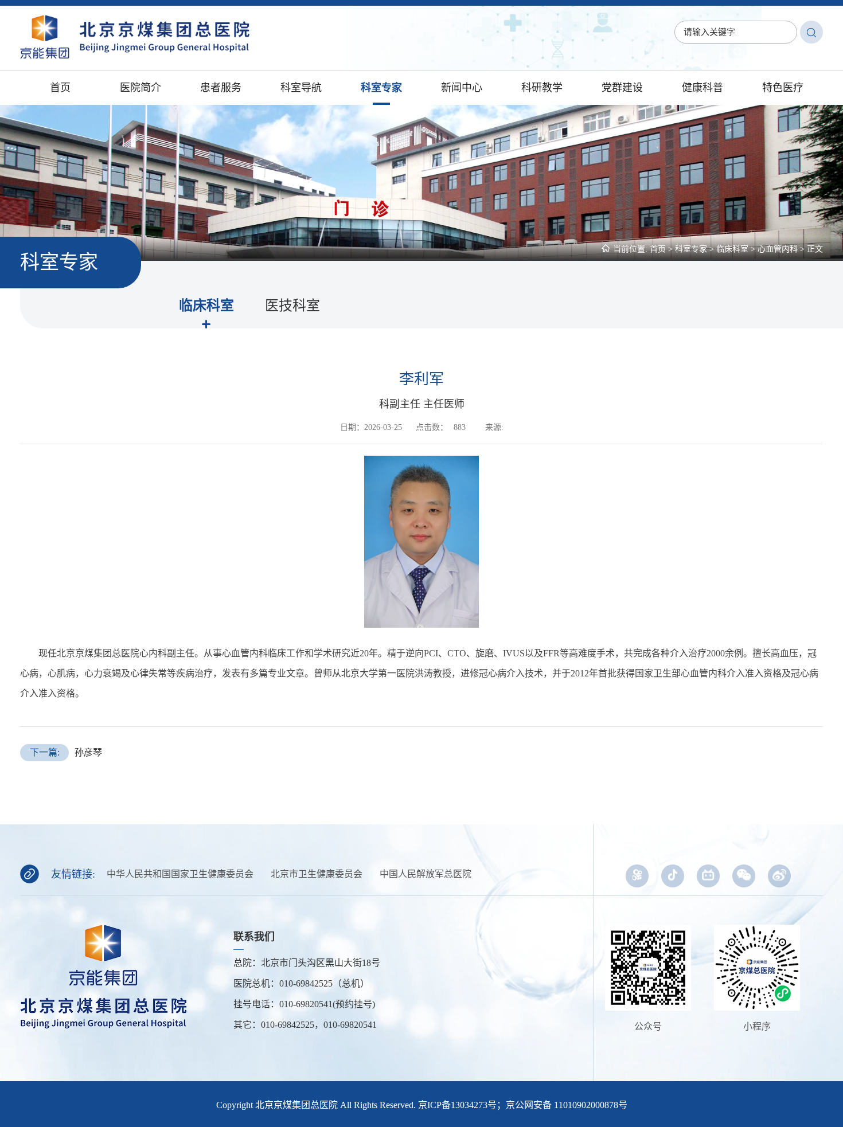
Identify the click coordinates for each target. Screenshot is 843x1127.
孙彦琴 (66, 752)
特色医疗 (782, 87)
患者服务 (220, 87)
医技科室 (292, 305)
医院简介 (140, 87)
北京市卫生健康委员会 (316, 874)
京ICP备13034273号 (457, 1105)
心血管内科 (778, 249)
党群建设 (622, 87)
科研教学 (542, 87)
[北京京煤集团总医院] (134, 55)
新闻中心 (461, 87)
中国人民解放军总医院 (425, 874)
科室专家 (381, 87)
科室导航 (301, 87)
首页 (60, 87)
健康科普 (702, 87)
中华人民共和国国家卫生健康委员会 (180, 874)
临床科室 (732, 249)
